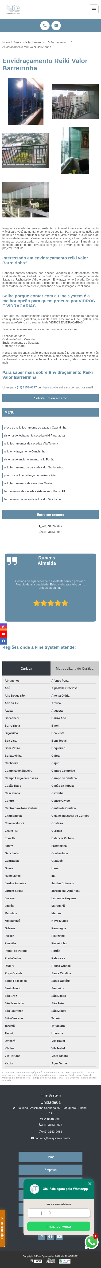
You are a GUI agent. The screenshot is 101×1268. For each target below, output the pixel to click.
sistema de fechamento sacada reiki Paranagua (34, 435)
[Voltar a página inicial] (13, 9)
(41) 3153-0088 (52, 532)
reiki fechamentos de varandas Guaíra (28, 483)
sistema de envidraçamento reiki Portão (29, 459)
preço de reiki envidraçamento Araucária (30, 475)
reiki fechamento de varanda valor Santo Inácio (34, 467)
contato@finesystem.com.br (52, 1138)
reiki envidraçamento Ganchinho (25, 451)
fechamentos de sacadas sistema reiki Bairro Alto (35, 491)
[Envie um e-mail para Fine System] (56, 25)
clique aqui (49, 387)
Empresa (50, 1170)
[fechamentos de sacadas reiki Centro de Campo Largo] (25, 150)
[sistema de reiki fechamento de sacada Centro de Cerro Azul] (75, 150)
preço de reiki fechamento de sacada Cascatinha (35, 427)
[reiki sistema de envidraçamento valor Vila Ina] (25, 199)
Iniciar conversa (59, 1226)
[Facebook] (50, 1236)
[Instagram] (41, 1236)
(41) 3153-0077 (27, 387)
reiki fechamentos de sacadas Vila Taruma (31, 443)
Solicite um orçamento (50, 398)
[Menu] (94, 9)
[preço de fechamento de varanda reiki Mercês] (75, 101)
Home (50, 1157)
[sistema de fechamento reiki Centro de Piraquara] (25, 101)
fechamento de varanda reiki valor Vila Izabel (33, 499)
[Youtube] (59, 1236)
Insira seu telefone (59, 1204)
